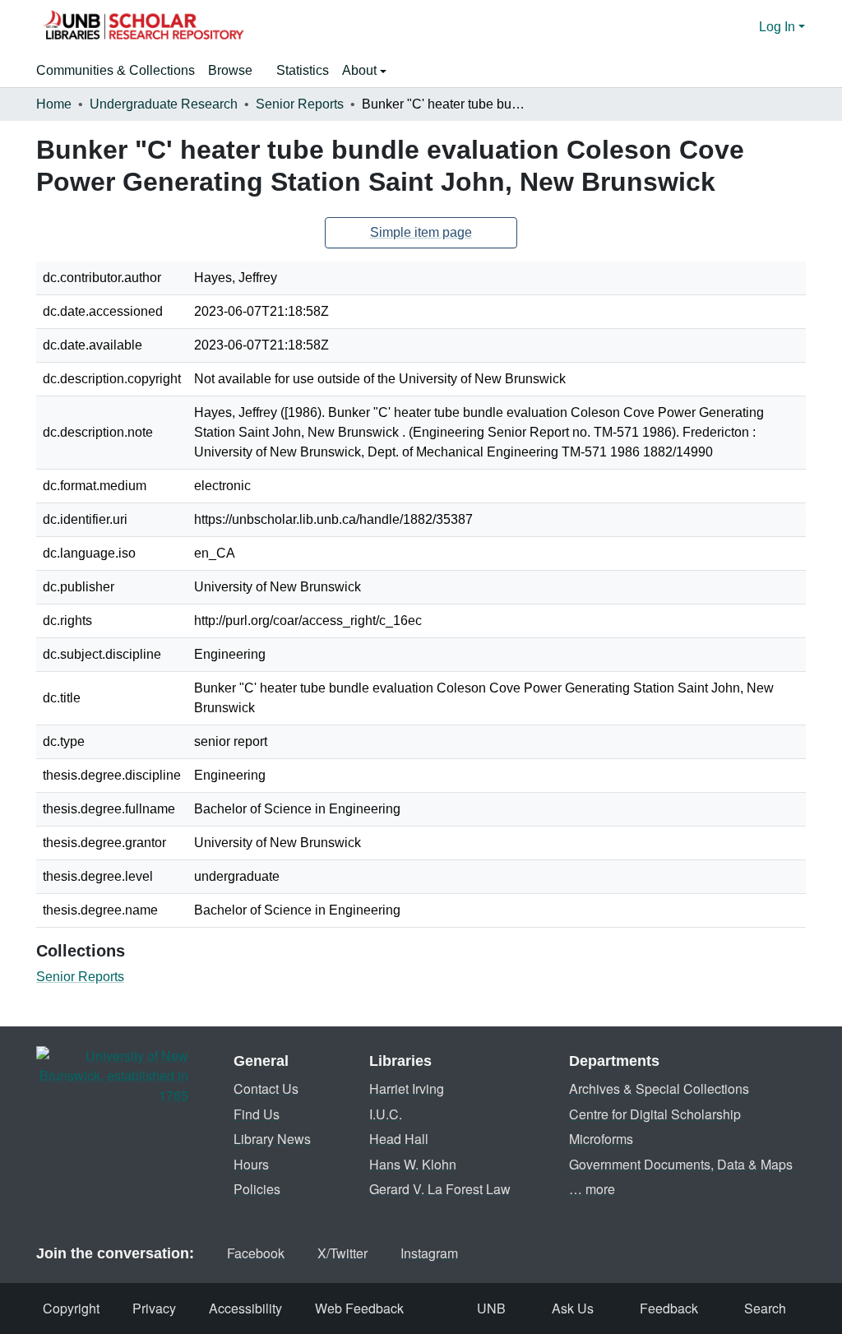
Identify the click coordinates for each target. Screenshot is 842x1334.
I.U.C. (385, 1114)
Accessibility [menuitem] (245, 1308)
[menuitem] (235, 70)
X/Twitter (342, 1253)
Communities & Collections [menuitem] (115, 70)
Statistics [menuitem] (302, 70)
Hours (251, 1164)
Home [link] (54, 104)
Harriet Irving (406, 1088)
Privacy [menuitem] (154, 1308)
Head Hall (398, 1138)
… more (592, 1188)
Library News (272, 1138)
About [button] (361, 70)
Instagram (429, 1253)
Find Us (257, 1114)
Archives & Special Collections (659, 1088)
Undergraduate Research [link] (164, 104)
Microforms (601, 1138)
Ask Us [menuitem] (573, 1308)
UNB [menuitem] (491, 1308)
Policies (257, 1188)
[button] (143, 27)
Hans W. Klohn (412, 1164)
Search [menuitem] (765, 1308)
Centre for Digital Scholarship (655, 1114)
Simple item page (421, 232)
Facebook (256, 1253)
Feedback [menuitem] (669, 1308)
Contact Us (266, 1088)
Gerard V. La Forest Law (440, 1188)
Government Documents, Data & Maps (681, 1164)
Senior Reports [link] (300, 104)
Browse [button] (230, 70)
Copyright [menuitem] (71, 1308)
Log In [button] (778, 27)
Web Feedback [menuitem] (359, 1308)
